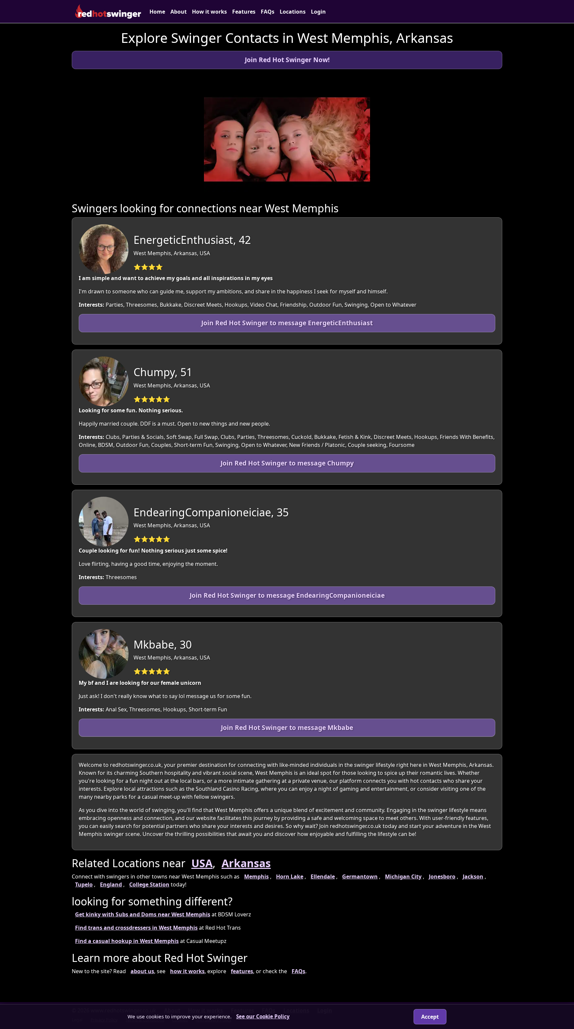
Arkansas (246, 863)
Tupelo (84, 884)
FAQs (267, 11)
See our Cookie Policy (263, 1016)
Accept (430, 1016)
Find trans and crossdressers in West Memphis (136, 927)
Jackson (473, 876)
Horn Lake (289, 876)
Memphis (256, 876)
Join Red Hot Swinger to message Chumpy (287, 463)
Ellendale (323, 876)
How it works (209, 11)
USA (202, 863)
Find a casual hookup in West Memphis (127, 941)
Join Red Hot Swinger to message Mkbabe (287, 727)
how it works (187, 971)
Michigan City (403, 876)
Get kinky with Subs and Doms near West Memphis (142, 914)
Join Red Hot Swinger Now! (287, 59)
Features (243, 11)
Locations (293, 11)
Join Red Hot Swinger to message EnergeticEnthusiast (287, 322)
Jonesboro (442, 876)
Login (318, 11)
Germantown (360, 876)
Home (157, 11)
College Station (149, 884)
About (178, 11)
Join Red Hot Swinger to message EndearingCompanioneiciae (287, 595)
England (111, 884)
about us (142, 971)
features (242, 971)
